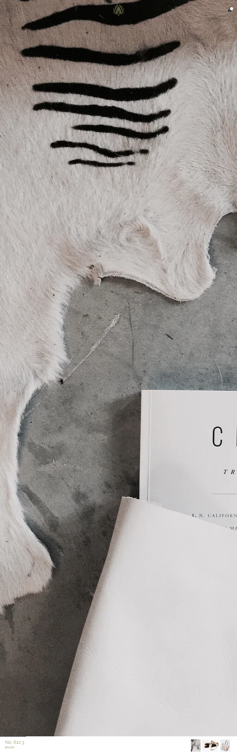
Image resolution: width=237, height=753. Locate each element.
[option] (196, 745)
